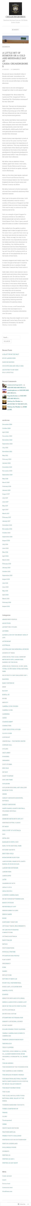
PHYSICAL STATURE (8, 952)
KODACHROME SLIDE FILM (10, 857)
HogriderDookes (12, 396)
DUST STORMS (7, 764)
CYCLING (5, 749)
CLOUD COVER (7, 733)
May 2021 (5, 455)
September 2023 (7, 444)
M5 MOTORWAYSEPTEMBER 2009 (13, 899)
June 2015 (5, 587)
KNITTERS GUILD (8, 853)
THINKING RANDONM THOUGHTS (13, 1105)
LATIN (4, 879)
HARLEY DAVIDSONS (9, 804)
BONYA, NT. (6, 694)
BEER (4, 687)
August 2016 (6, 540)
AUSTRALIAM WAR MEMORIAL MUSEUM (15, 649)
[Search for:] (11, 337)
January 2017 (6, 521)
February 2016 (6, 564)
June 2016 (5, 548)
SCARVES (5, 994)
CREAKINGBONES (15, 16)
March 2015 (5, 598)
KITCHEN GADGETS (8, 850)
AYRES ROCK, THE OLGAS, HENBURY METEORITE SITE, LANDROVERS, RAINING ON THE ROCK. (14, 659)
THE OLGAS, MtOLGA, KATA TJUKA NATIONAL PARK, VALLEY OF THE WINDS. (13, 1098)
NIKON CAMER (7, 914)
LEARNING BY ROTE (8, 883)
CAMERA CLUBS (7, 710)
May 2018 (5, 478)
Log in (4, 1180)
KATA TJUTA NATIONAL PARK (11, 846)
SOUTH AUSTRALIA (8, 1010)
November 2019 (7, 471)
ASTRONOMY (6, 641)
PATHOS (4, 944)
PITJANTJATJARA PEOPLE (10, 956)
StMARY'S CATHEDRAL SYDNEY (12, 1021)
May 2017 (5, 506)
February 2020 (6, 459)
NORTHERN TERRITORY (10, 922)
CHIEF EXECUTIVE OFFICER (11, 729)
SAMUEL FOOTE (7, 990)
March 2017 (5, 513)
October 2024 (6, 428)
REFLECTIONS (7, 975)
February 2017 (6, 517)
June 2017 (5, 502)
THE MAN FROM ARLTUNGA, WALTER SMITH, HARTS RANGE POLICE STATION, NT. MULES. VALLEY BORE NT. (15, 1081)
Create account (7, 1176)
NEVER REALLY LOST (9, 906)
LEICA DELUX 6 (7, 891)
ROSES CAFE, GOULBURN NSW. (12, 986)
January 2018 (6, 490)
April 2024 (5, 432)
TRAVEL (4, 1112)
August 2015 (6, 579)
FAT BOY (5, 772)
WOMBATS (5, 1151)
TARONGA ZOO (7, 1043)
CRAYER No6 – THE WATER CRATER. (14, 741)
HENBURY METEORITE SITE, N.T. (12, 819)
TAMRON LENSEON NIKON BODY (12, 1039)
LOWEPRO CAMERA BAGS (10, 895)
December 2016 (7, 525)
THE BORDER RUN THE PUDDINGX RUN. (15, 1067)
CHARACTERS (6, 725)
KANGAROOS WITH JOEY (10, 842)
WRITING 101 (6, 1155)
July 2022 (5, 447)
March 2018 (5, 482)
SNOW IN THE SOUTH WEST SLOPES (14, 1006)
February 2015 (6, 602)
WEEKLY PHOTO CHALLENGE (11, 1136)
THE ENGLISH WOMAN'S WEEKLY (13, 1075)
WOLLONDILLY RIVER (9, 1147)
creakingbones (12, 390)
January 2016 (6, 567)
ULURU (4, 1116)
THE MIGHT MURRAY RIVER (11, 1088)
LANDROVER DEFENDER (10, 868)
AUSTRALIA (6, 645)
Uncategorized (7, 1120)
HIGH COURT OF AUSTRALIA (11, 830)
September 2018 (7, 474)
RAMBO (4, 971)
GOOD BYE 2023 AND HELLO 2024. (13, 366)
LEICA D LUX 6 (7, 887)
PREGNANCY (6, 963)
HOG (3, 834)
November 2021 (7, 451)
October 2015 (6, 571)
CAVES (4, 718)
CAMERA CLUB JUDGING (10, 706)
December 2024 (7, 424)
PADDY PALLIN (7, 940)
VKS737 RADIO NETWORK (10, 1128)
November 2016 (7, 529)
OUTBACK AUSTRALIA (9, 936)
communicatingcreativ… (15, 385)
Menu (16, 30)
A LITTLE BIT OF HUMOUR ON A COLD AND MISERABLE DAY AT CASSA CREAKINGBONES (15, 59)
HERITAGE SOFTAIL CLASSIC (11, 822)
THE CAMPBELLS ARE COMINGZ (12, 1071)
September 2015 (7, 575)
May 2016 (5, 552)
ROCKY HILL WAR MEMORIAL (11, 983)
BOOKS (4, 698)
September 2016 (7, 536)
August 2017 (6, 494)
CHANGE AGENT (7, 722)
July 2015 (5, 583)
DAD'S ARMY (6, 753)
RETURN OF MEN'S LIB (9, 979)
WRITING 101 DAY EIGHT (10, 1163)
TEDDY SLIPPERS (8, 1047)
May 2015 (5, 591)
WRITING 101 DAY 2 (8, 1159)
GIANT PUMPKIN (7, 776)
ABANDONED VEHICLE (9, 619)
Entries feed (6, 1183)
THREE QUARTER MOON (10, 1108)
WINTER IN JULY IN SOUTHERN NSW (14, 1139)
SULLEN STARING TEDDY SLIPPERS (13, 1029)
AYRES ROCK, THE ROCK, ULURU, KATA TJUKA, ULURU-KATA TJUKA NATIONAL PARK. (15, 668)
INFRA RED (5, 838)
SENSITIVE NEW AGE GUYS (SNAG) (13, 998)
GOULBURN (6, 783)
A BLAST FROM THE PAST (10, 354)
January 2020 (6, 463)
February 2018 (6, 486)
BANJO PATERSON (8, 683)
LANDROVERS (6, 872)
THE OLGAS (6, 1092)
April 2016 (5, 556)
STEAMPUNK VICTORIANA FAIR (12, 1017)
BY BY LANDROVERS (9, 358)
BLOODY (5, 691)
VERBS (4, 1124)
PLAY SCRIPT (6, 959)
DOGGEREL (5, 756)
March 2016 (5, 560)
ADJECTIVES (6, 623)
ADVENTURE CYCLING (9, 627)
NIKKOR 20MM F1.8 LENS (10, 910)
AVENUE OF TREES (8, 653)
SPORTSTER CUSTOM (9, 1014)
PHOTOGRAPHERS (8, 948)
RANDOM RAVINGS (8, 362)
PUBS (4, 967)
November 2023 (7, 440)
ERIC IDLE (5, 768)
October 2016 (6, 533)
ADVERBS (5, 631)
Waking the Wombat (13, 401)
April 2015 (5, 595)
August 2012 (6, 606)
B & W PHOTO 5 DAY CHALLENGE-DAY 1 (14, 675)
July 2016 (5, 544)
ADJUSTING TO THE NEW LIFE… (17, 404)
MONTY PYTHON (8, 902)
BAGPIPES (5, 679)
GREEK (4, 794)
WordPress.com (7, 1191)
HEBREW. (5, 815)
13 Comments (15, 69)
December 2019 (7, 467)
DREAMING (5, 760)
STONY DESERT (7, 1025)
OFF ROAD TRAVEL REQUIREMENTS (13, 926)
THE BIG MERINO (7, 1063)
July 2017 (5, 498)
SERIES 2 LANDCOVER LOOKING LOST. (14, 1002)
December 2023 (7, 436)
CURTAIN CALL (7, 745)
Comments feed (7, 1187)
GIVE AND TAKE (7, 780)
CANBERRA (6, 714)
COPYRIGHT (6, 737)
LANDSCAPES (6, 875)
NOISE (4, 918)
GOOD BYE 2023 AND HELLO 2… (16, 387)
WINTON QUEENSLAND (10, 1143)
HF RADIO (5, 826)
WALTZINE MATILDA (8, 1132)
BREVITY (5, 702)
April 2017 (5, 509)
